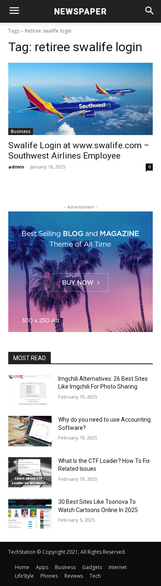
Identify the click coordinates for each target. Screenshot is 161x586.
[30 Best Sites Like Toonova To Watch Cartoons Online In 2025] (30, 513)
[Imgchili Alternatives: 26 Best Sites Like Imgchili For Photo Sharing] (30, 390)
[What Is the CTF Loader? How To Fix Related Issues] (30, 472)
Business (21, 131)
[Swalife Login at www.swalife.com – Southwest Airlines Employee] (80, 99)
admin (16, 167)
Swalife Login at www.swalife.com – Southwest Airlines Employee (78, 150)
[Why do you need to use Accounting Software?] (30, 431)
